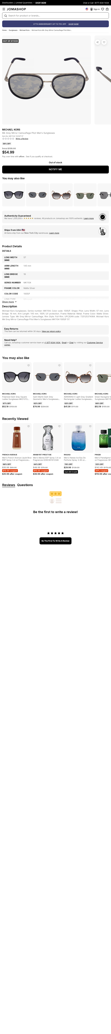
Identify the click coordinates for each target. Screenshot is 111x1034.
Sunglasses (13, 30)
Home (4, 30)
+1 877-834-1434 (52, 342)
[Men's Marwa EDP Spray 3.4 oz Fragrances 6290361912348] (59, 426)
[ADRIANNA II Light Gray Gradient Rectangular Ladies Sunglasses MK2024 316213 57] (90, 365)
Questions (25, 485)
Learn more (89, 218)
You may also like (13, 178)
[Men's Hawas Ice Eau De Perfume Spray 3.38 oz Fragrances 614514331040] (90, 426)
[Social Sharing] (97, 42)
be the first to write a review (55, 541)
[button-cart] (107, 9)
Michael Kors (25, 30)
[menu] (3, 9)
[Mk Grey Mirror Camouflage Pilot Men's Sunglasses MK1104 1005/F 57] (104, 42)
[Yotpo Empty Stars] (8, 139)
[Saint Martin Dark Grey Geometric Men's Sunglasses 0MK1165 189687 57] (59, 365)
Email (64, 342)
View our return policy (51, 331)
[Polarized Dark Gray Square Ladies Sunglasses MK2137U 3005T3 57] (29, 365)
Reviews (8, 485)
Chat (71, 342)
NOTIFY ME (55, 169)
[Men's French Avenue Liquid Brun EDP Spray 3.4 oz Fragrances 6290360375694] (29, 426)
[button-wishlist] (102, 9)
